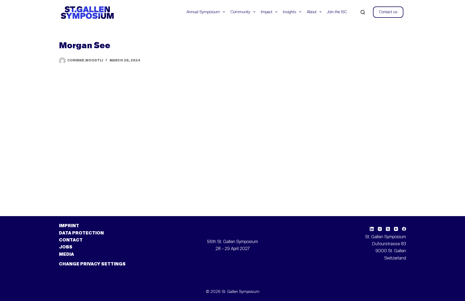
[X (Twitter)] (388, 229)
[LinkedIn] (372, 229)
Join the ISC (337, 12)
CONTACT (71, 240)
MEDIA (66, 254)
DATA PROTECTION (81, 233)
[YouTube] (396, 229)
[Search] (363, 12)
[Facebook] (404, 229)
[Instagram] (380, 229)
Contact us (388, 12)
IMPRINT (69, 226)
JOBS (65, 247)
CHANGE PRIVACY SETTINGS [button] (92, 264)
